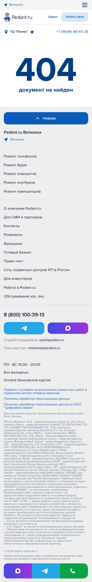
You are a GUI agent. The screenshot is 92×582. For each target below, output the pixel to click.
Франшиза (13, 243)
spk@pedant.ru (51, 340)
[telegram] (46, 570)
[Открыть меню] (84, 4)
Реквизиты (13, 234)
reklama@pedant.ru (44, 348)
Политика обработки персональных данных (37, 399)
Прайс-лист (13, 261)
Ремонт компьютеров (22, 191)
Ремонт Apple (15, 165)
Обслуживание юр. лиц (24, 296)
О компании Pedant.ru (22, 208)
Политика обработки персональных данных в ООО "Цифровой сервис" (42, 406)
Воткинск (16, 5)
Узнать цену (75, 17)
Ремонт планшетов (20, 173)
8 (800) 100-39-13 (24, 315)
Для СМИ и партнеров (23, 217)
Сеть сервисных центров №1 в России (37, 270)
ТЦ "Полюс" (19, 32)
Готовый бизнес (17, 252)
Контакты (12, 226)
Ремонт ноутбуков (19, 182)
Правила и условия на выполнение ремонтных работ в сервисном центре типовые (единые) (45, 391)
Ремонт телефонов (20, 156)
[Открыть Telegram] (24, 328)
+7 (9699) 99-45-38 (72, 31)
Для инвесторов (18, 278)
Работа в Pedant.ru (20, 287)
